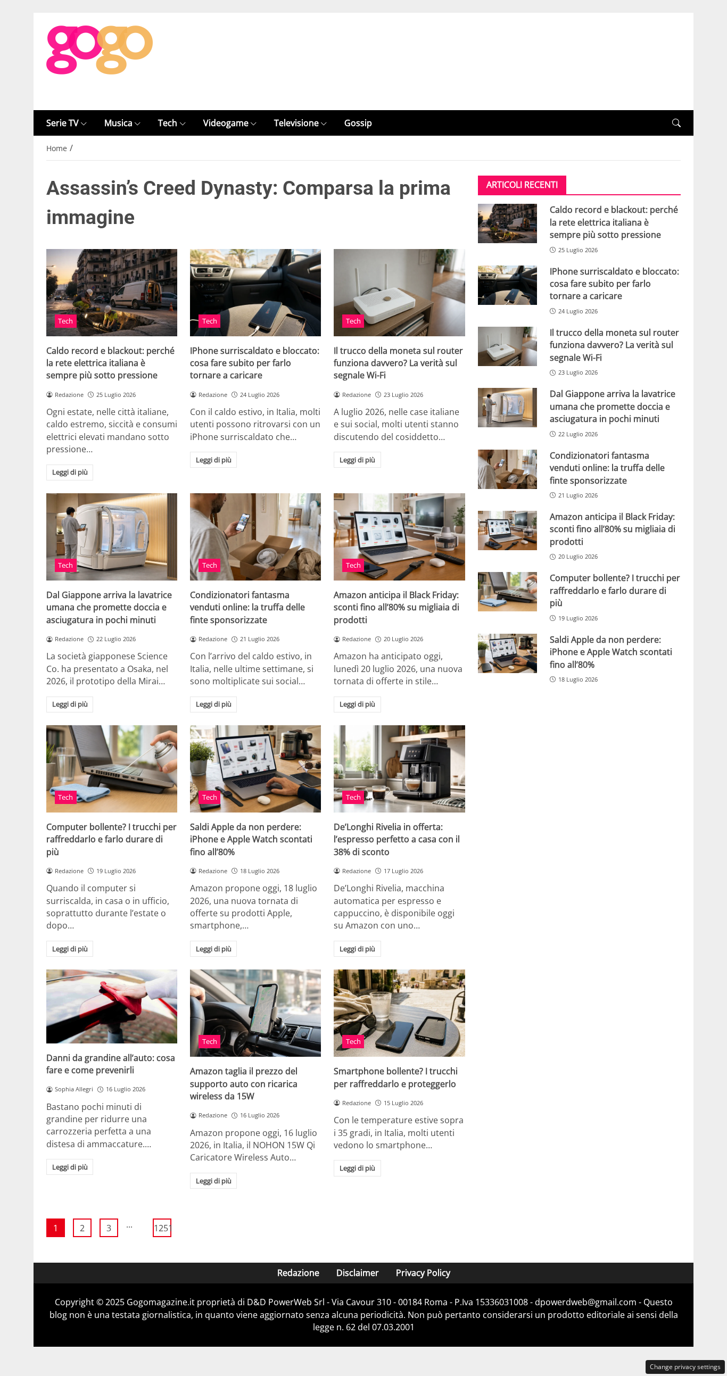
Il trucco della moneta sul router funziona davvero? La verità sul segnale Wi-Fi (398, 363)
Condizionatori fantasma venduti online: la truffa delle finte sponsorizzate (247, 607)
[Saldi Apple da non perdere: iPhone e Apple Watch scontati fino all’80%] (255, 769)
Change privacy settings (685, 1366)
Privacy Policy (423, 1273)
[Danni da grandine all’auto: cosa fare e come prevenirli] (111, 1006)
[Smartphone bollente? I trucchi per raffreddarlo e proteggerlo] (399, 1013)
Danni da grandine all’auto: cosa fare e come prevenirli (110, 1064)
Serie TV (62, 123)
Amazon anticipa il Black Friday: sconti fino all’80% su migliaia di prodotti (396, 607)
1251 (162, 1228)
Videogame (226, 123)
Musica (118, 123)
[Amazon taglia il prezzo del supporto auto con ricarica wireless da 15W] (255, 1013)
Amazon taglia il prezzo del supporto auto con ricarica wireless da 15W (244, 1083)
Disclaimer (357, 1273)
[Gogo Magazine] (99, 61)
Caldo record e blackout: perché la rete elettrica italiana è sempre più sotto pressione (110, 363)
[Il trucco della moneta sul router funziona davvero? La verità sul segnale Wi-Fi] (399, 292)
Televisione (296, 123)
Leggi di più (70, 472)
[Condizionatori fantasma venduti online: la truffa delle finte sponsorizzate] (255, 537)
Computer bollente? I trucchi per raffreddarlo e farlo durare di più (111, 839)
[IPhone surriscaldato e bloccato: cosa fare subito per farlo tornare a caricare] (255, 292)
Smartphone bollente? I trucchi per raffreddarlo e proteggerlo (396, 1077)
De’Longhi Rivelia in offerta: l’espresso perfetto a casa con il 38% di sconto (397, 839)
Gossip (358, 123)
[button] (676, 123)
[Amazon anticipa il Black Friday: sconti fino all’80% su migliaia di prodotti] (399, 537)
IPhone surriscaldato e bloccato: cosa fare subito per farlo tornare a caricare (254, 363)
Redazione (298, 1273)
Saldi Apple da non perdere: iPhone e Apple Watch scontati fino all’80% (251, 839)
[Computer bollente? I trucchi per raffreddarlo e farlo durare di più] (111, 769)
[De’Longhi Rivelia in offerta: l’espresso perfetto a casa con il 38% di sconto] (399, 769)
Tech (167, 123)
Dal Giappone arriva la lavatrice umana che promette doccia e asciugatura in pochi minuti (109, 607)
